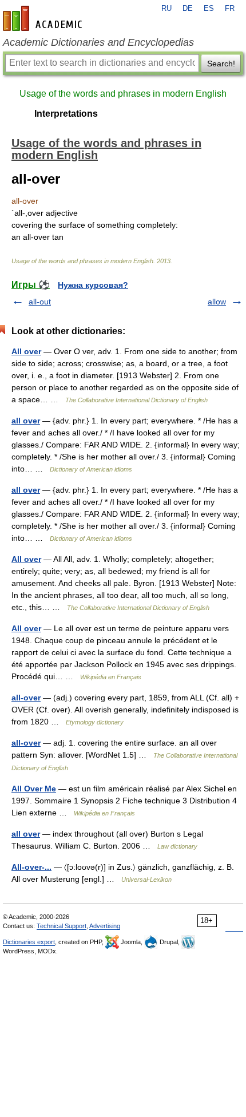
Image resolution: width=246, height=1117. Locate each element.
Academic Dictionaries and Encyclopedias (98, 42)
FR (230, 9)
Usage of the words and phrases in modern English (123, 93)
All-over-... (31, 867)
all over (25, 420)
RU (166, 9)
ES (209, 9)
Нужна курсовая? (93, 285)
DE (187, 9)
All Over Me (33, 788)
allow (217, 301)
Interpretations (66, 113)
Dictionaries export (29, 941)
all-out (40, 301)
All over (26, 351)
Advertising (104, 925)
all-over (26, 697)
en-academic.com (44, 18)
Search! (221, 63)
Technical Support (61, 925)
